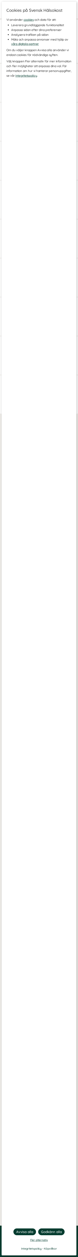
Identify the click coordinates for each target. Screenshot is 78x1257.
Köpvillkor (50, 1248)
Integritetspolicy (26, 76)
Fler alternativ (39, 1240)
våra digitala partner (25, 44)
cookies (29, 20)
